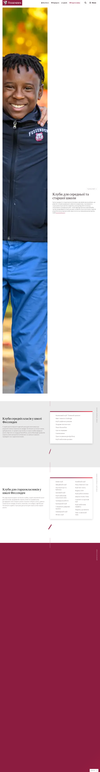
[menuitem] (45, 2)
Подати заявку (75, 3)
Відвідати (56, 3)
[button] (85, 3)
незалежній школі (60, 212)
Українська (93, 770)
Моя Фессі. (46, 3)
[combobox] (94, 770)
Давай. (65, 3)
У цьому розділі (91, 189)
